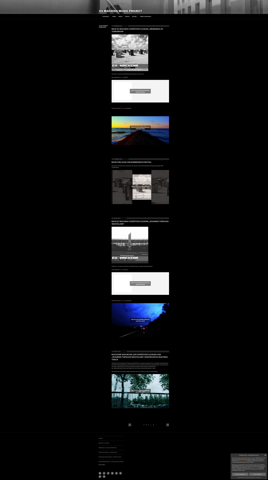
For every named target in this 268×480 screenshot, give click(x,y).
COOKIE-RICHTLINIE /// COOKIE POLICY (108, 452)
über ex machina (145, 16)
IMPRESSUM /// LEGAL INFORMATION (107, 447)
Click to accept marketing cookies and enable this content (140, 91)
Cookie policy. (243, 460)
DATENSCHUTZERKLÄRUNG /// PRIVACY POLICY (110, 457)
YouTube (123, 108)
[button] (265, 455)
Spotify (121, 77)
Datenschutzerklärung (250, 477)
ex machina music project (120, 11)
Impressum (258, 477)
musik (120, 16)
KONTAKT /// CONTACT (104, 443)
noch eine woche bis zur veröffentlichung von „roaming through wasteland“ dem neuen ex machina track (139, 357)
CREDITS (101, 438)
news (114, 16)
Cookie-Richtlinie (241, 477)
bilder (134, 16)
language (105, 16)
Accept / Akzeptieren (240, 474)
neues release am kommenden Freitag (131, 162)
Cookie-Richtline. (255, 467)
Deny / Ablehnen (258, 474)
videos (127, 16)
